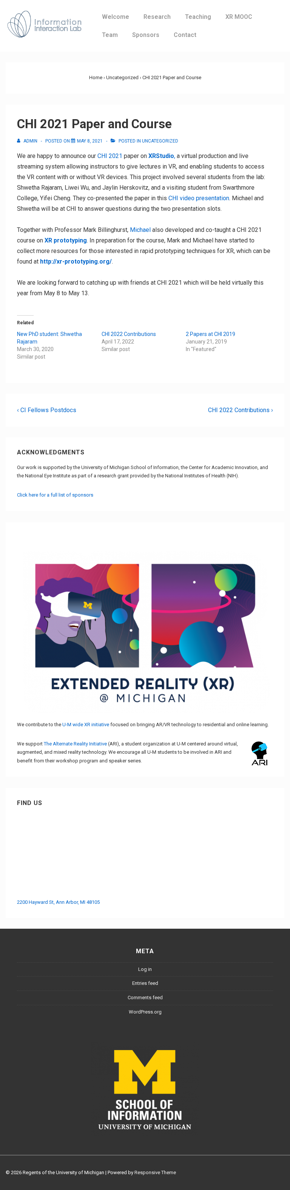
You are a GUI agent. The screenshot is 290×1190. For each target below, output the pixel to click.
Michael (140, 229)
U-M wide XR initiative (85, 724)
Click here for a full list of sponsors (55, 495)
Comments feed (145, 997)
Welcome (115, 16)
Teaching (198, 16)
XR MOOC (238, 16)
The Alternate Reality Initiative (75, 744)
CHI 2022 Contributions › (240, 410)
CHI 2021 (109, 155)
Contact (185, 34)
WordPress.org (145, 1012)
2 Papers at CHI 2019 (210, 334)
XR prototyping (66, 240)
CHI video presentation (198, 198)
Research (157, 16)
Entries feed (145, 983)
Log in (145, 969)
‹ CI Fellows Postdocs (46, 410)
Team (110, 34)
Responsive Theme (155, 1172)
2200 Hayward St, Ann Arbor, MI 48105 (58, 902)
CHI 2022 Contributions (129, 334)
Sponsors (145, 34)
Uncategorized (160, 141)
